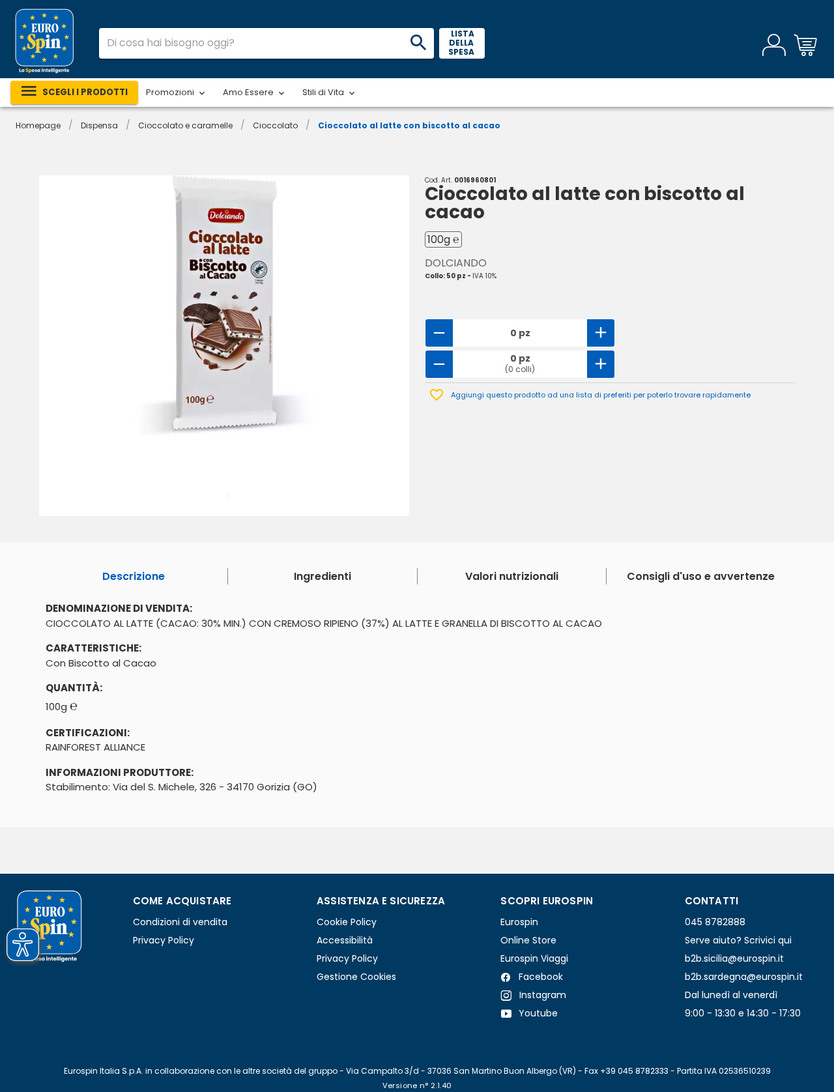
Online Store (528, 940)
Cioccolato (275, 125)
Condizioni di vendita (180, 921)
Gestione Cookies (356, 976)
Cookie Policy (347, 921)
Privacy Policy (163, 940)
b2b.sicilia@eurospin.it (734, 958)
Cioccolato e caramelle (185, 125)
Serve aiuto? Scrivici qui (738, 940)
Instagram (541, 994)
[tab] (133, 576)
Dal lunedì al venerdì (731, 994)
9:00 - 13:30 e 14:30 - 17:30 (743, 1013)
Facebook (539, 976)
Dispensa (99, 125)
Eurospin (519, 921)
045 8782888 (715, 921)
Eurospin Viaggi (534, 958)
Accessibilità (345, 940)
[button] (176, 92)
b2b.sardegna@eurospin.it (744, 976)
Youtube (537, 1013)
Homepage (38, 125)
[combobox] (266, 43)
